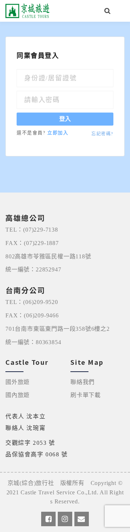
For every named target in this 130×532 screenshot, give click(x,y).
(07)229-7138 (40, 230)
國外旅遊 (17, 382)
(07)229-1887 (41, 243)
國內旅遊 (17, 395)
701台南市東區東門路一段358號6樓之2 (57, 329)
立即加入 (57, 132)
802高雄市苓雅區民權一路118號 (48, 256)
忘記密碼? (102, 133)
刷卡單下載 (85, 395)
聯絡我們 (82, 382)
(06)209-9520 (40, 302)
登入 (65, 119)
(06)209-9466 (41, 315)
